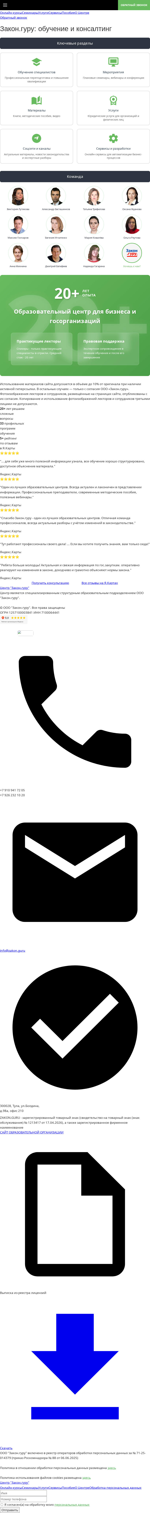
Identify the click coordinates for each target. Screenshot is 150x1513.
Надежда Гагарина (94, 266)
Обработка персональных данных (115, 1488)
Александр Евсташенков (56, 209)
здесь (112, 1468)
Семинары (30, 13)
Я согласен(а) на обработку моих (46, 1504)
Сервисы (55, 13)
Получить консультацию (50, 583)
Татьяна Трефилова (94, 209)
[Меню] (5, 5)
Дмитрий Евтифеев (56, 266)
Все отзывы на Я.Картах (100, 583)
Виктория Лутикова (18, 209)
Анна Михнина (18, 266)
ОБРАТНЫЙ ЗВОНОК (134, 5)
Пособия (68, 13)
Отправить (9, 1510)
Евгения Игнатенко (56, 237)
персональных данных (72, 1504)
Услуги (43, 13)
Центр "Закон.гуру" (14, 588)
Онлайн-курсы (11, 13)
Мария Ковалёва (94, 237)
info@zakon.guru (12, 950)
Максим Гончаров (18, 237)
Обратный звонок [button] (13, 17)
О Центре (82, 13)
